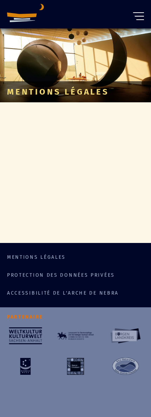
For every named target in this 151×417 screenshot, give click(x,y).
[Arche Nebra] (25, 14)
